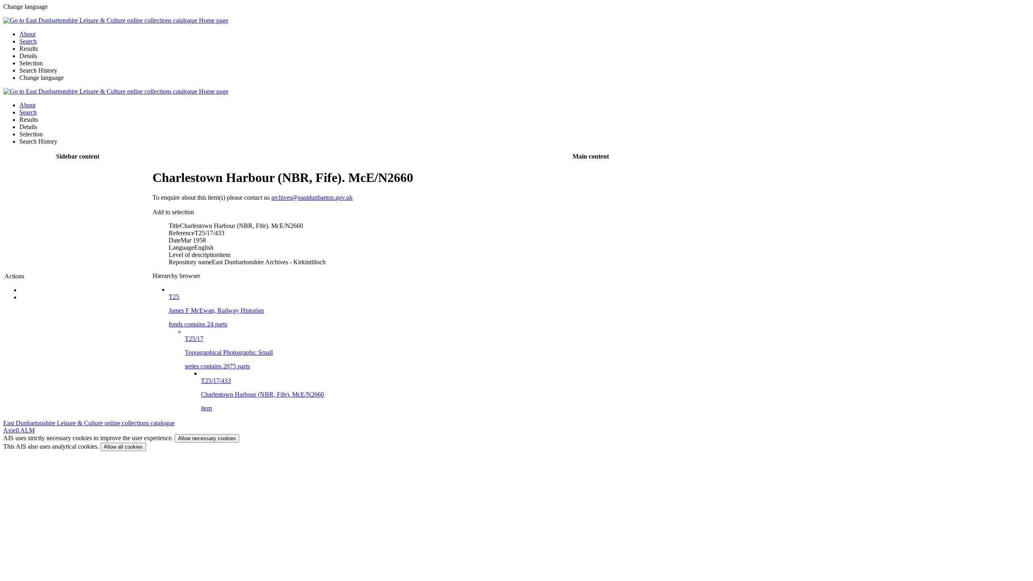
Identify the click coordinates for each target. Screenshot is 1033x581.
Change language (41, 77)
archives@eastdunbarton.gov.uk (312, 197)
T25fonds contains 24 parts (216, 310)
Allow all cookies (123, 447)
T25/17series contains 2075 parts (229, 352)
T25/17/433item (262, 394)
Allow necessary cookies (207, 438)
